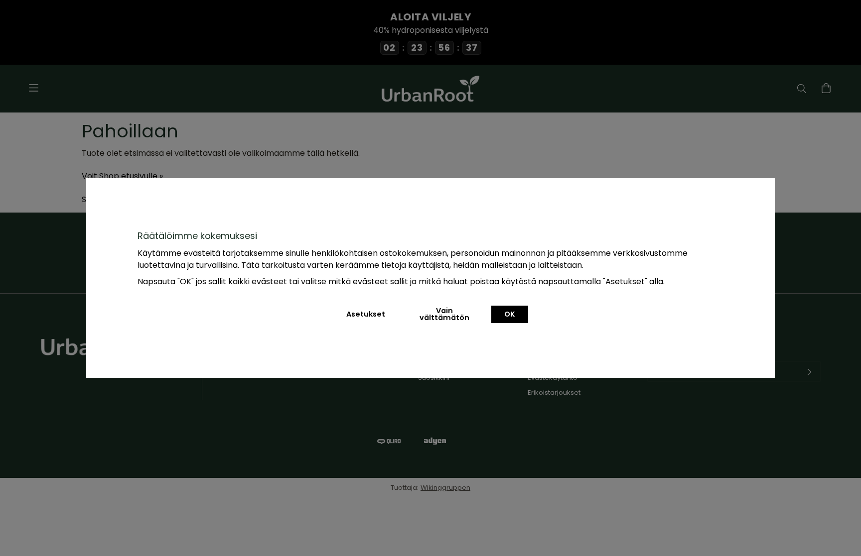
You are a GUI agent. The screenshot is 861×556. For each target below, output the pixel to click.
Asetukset (365, 314)
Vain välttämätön (444, 314)
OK (509, 314)
